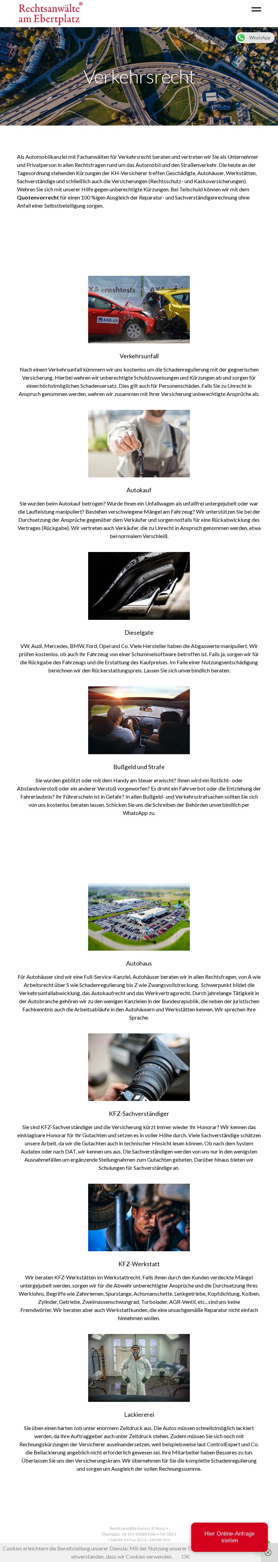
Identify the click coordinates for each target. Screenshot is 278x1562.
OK (186, 1556)
